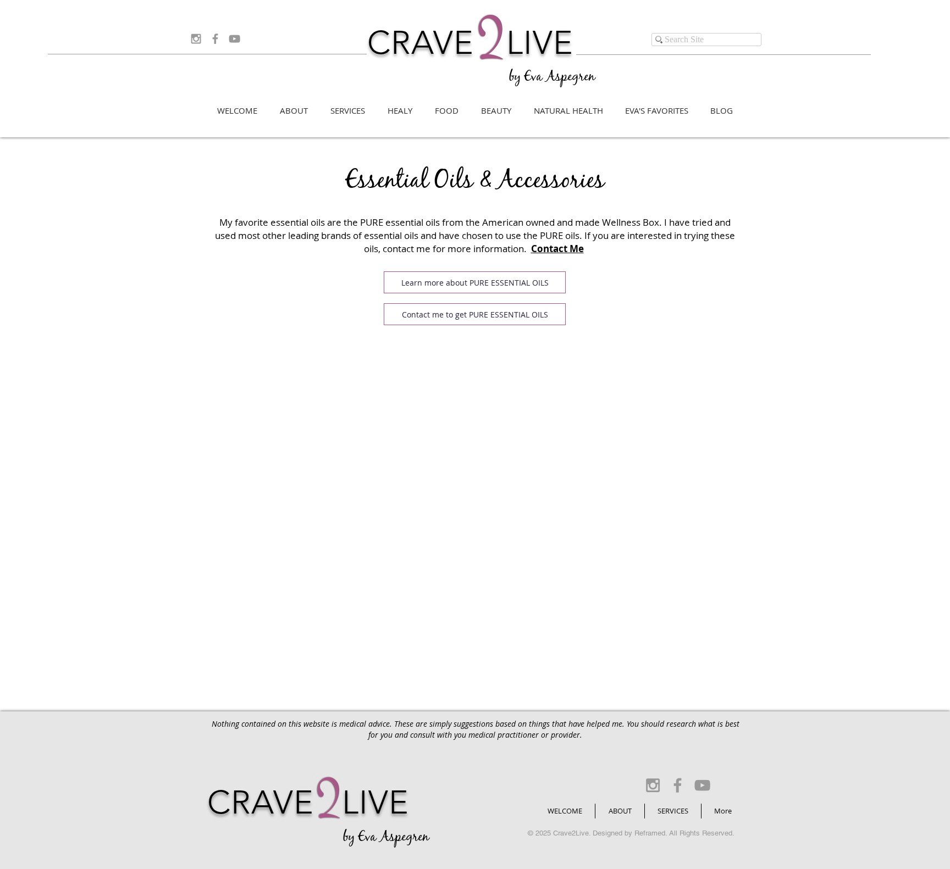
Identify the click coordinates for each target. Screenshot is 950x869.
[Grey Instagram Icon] (196, 39)
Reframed (649, 833)
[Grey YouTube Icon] (234, 39)
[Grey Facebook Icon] (215, 39)
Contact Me (557, 248)
